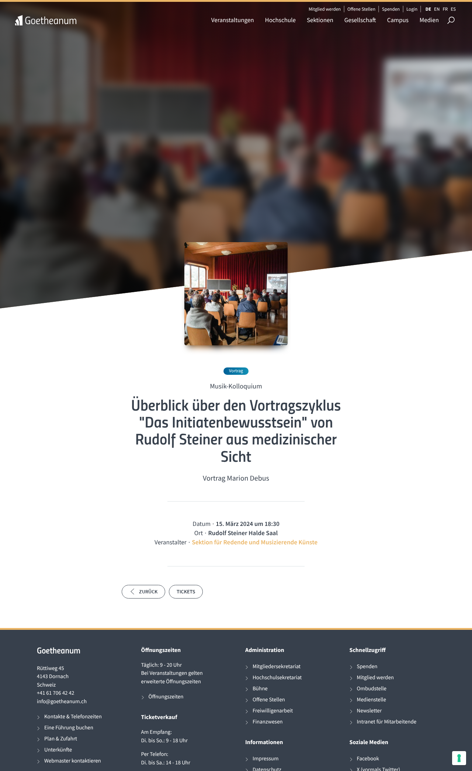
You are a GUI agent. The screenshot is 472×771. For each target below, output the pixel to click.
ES (453, 9)
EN (437, 9)
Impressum (265, 758)
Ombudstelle (372, 688)
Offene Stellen (361, 9)
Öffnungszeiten (166, 696)
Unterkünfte (58, 749)
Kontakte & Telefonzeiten (73, 716)
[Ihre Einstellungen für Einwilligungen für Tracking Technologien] (459, 758)
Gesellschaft (360, 20)
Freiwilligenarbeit (273, 710)
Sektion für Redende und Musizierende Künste (254, 542)
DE (428, 9)
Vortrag (236, 371)
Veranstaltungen (232, 20)
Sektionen (320, 20)
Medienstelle (371, 699)
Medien (429, 20)
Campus (398, 20)
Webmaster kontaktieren (72, 760)
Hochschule (280, 20)
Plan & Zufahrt (60, 738)
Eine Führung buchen (68, 727)
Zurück (148, 591)
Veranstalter (171, 542)
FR (445, 9)
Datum (201, 523)
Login (411, 9)
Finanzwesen (268, 721)
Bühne (260, 688)
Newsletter (369, 710)
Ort (198, 533)
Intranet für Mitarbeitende (387, 721)
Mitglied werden (325, 9)
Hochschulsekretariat (277, 677)
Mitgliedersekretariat (277, 666)
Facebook (368, 758)
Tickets (186, 591)
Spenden (391, 9)
